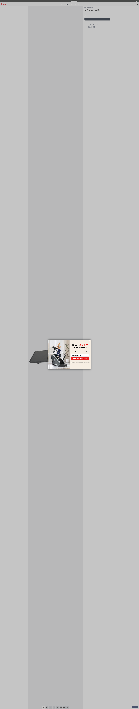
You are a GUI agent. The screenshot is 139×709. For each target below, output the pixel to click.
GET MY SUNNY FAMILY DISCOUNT (80, 358)
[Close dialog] (89, 340)
